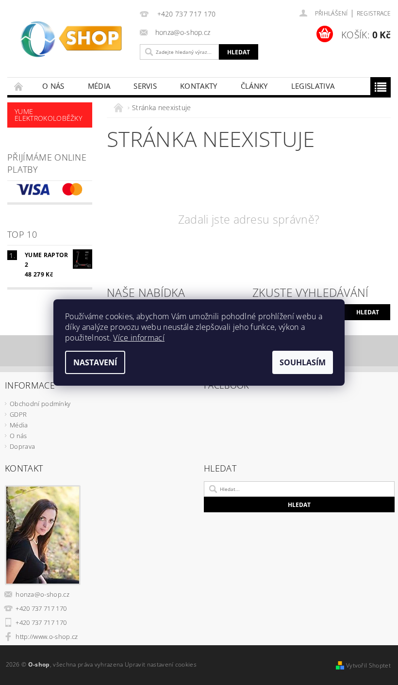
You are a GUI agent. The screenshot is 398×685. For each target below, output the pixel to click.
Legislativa (313, 86)
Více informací (138, 337)
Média (99, 86)
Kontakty (198, 86)
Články (254, 86)
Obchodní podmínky (40, 403)
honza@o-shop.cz (42, 594)
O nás (53, 86)
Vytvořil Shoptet (368, 665)
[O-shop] (71, 41)
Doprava (22, 446)
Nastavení (95, 362)
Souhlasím (303, 362)
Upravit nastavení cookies (161, 664)
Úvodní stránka (19, 86)
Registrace (374, 13)
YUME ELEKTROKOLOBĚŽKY (48, 115)
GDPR (18, 414)
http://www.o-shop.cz (47, 636)
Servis (145, 86)
